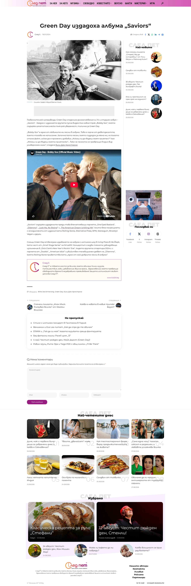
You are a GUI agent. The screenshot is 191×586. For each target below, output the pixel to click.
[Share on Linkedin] (155, 34)
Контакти (139, 569)
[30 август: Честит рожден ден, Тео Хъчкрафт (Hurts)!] (156, 85)
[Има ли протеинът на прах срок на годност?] (156, 99)
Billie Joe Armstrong (46, 292)
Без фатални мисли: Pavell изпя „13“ (52, 335)
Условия (138, 572)
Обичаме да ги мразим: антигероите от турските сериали (147, 480)
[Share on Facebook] (145, 34)
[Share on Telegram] (159, 34)
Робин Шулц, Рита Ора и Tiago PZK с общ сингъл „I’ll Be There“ (66, 344)
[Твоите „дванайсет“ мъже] (78, 429)
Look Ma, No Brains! (48, 228)
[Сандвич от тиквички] (156, 71)
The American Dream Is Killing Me (77, 228)
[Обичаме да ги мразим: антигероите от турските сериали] (147, 465)
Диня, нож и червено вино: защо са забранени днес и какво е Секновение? (137, 111)
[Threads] (157, 236)
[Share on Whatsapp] (152, 34)
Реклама (138, 575)
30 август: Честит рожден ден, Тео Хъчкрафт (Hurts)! (134, 84)
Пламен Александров (107, 538)
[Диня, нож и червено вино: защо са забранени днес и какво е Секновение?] (156, 113)
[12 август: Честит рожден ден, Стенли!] (130, 522)
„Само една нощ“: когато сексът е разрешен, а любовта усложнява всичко (146, 444)
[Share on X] (148, 34)
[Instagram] (148, 236)
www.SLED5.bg (113, 278)
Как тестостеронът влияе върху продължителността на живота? (112, 444)
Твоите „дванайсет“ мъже (76, 441)
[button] (162, 3)
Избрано (95, 498)
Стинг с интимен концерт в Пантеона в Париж (59, 323)
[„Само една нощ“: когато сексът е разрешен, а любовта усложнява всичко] (147, 429)
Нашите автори (138, 566)
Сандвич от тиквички (136, 70)
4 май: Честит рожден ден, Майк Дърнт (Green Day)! (61, 340)
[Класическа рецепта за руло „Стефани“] (61, 522)
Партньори (138, 577)
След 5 (37, 34)
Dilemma (32, 228)
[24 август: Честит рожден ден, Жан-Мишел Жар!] (34, 550)
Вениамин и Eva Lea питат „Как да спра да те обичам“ (63, 327)
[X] (139, 236)
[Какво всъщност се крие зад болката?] (126, 550)
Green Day (59, 292)
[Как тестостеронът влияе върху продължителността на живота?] (113, 429)
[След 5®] (36, 3)
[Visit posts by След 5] (30, 34)
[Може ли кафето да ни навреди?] (80, 550)
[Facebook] (130, 236)
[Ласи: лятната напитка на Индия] (43, 465)
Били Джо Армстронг (66, 145)
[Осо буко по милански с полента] (78, 465)
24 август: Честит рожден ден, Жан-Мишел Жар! (56, 549)
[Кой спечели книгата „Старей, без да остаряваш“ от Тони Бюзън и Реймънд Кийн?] (156, 57)
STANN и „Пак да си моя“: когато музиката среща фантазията (67, 331)
